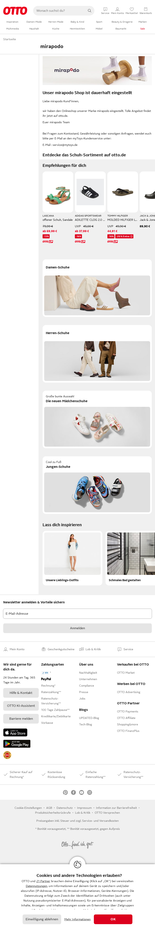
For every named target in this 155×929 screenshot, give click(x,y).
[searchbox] (59, 11)
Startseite (9, 39)
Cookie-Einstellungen (28, 807)
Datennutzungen (36, 886)
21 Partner (43, 881)
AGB (49, 807)
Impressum (84, 807)
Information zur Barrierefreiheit (116, 807)
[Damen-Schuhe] (97, 288)
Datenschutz (65, 807)
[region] (77, 896)
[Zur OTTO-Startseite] (15, 11)
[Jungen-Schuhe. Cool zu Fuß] (97, 485)
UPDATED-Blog (89, 718)
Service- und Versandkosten (100, 820)
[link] (7, 755)
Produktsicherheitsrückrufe (53, 812)
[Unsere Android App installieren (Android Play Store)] (16, 744)
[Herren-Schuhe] (97, 354)
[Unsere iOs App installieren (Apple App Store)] (15, 732)
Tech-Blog (85, 724)
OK (113, 919)
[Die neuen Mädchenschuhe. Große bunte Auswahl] (97, 419)
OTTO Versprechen (107, 812)
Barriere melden (21, 719)
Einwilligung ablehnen (42, 919)
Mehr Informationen (77, 919)
